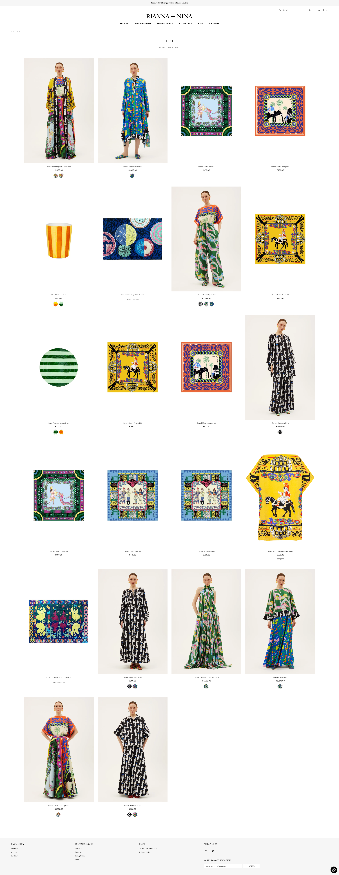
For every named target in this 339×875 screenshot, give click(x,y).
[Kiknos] (132, 175)
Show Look (132, 295)
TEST (20, 31)
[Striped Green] (61, 303)
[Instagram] (212, 850)
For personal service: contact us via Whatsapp (168, 3)
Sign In (312, 10)
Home (13, 31)
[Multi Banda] (55, 175)
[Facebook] (206, 850)
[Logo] (169, 16)
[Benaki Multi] (280, 686)
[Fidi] (206, 303)
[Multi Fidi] (61, 175)
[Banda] (200, 303)
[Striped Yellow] (55, 303)
